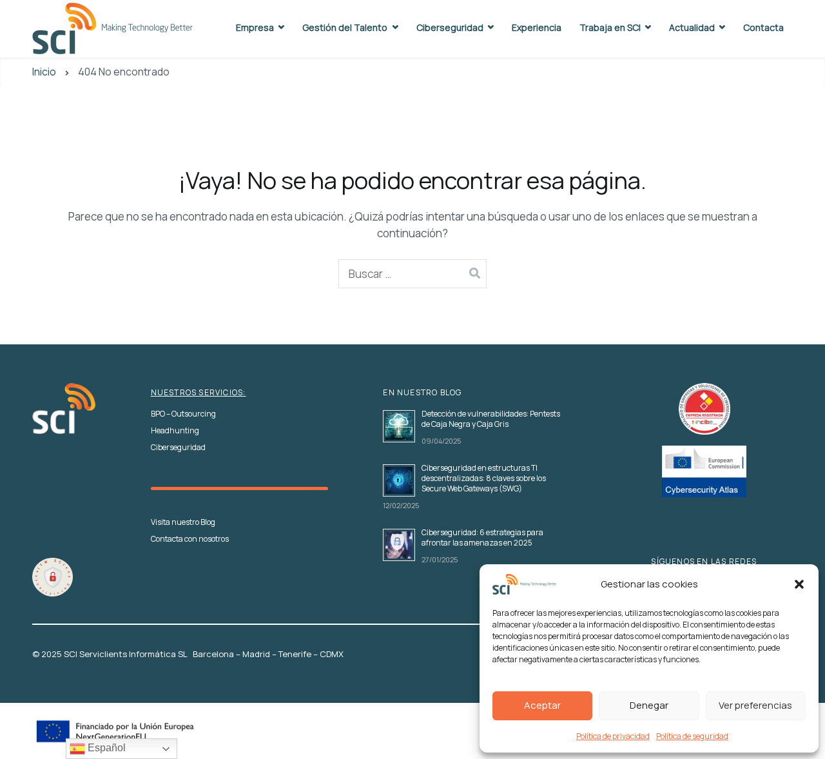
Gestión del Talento (344, 27)
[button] (799, 584)
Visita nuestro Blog (183, 522)
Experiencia (536, 27)
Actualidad (692, 27)
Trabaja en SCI (610, 27)
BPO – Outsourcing (183, 414)
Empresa (255, 27)
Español (105, 747)
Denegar (649, 705)
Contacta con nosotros (190, 539)
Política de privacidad (613, 736)
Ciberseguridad (449, 27)
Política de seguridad (692, 736)
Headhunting (175, 431)
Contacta (763, 27)
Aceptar (542, 705)
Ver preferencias (755, 705)
